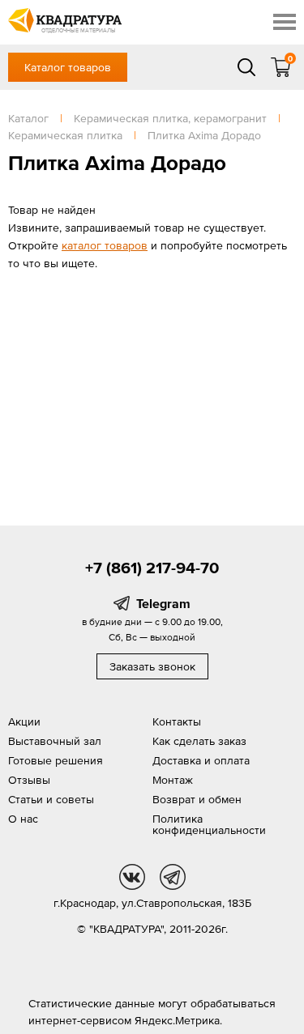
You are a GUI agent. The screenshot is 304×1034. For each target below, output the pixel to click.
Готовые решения (55, 760)
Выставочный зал (54, 740)
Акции (24, 721)
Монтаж (172, 779)
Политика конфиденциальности (209, 824)
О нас (23, 818)
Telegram (163, 603)
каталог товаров (105, 245)
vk (132, 877)
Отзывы (29, 779)
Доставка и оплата (201, 760)
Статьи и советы (51, 799)
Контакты (176, 721)
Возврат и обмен (197, 799)
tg (173, 877)
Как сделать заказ (199, 740)
